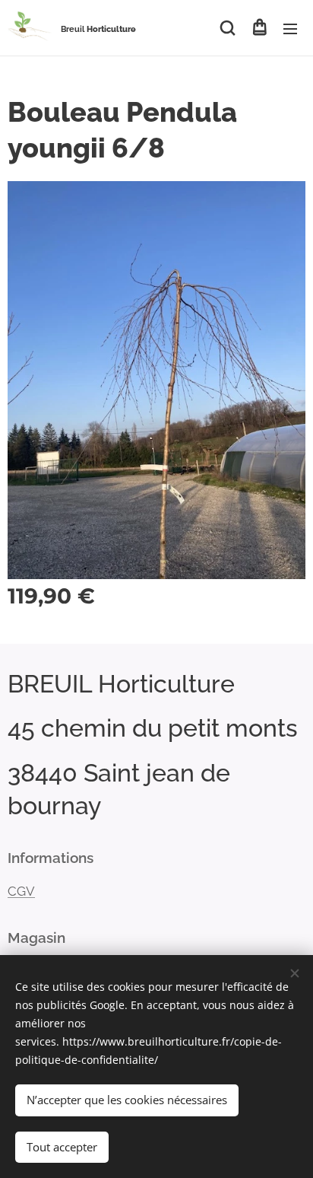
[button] (227, 28)
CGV (21, 891)
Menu (290, 28)
